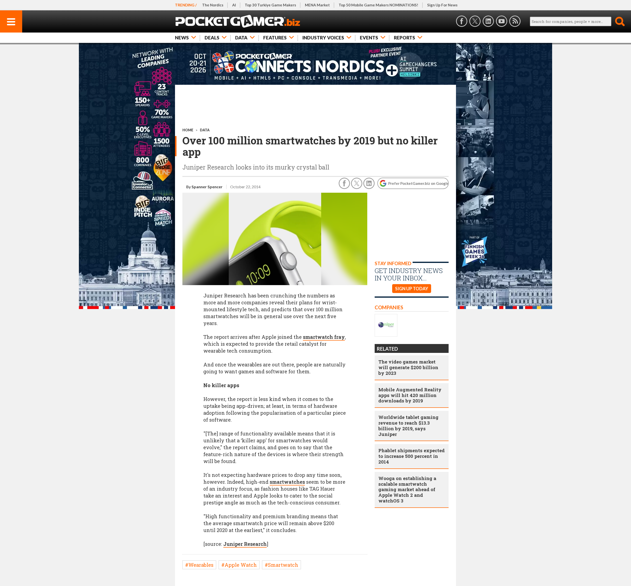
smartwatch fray (324, 337)
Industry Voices (323, 37)
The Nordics (212, 5)
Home (187, 130)
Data (241, 37)
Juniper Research (245, 544)
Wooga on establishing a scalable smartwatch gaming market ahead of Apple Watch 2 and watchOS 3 (407, 489)
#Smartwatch (281, 565)
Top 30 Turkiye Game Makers (270, 5)
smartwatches (287, 482)
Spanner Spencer (207, 186)
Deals (212, 37)
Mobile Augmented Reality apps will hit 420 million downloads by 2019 (409, 395)
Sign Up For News (442, 5)
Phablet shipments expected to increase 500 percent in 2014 (411, 456)
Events (369, 37)
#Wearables (199, 565)
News (182, 37)
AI (234, 5)
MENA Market (317, 5)
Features (275, 37)
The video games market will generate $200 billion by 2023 (408, 367)
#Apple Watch (239, 565)
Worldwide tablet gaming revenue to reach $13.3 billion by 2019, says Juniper (408, 425)
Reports (404, 37)
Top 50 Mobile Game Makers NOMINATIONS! (378, 5)
